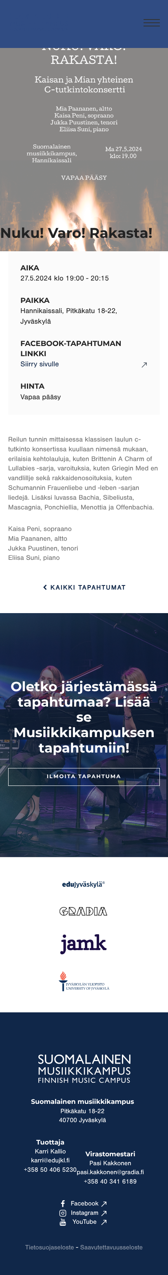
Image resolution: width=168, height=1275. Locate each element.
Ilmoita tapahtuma (84, 776)
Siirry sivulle (39, 364)
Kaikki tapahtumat (87, 588)
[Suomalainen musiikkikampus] (38, 34)
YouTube (85, 1222)
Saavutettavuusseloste (111, 1248)
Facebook (84, 1204)
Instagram (85, 1213)
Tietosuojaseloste (49, 1248)
